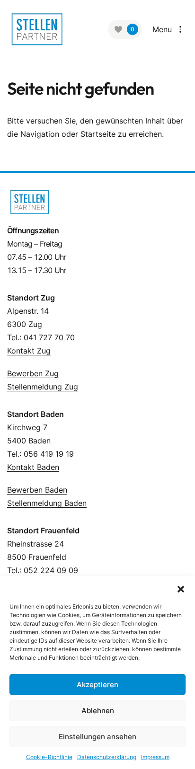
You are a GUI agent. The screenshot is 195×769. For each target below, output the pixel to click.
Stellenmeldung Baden (47, 503)
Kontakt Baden (33, 467)
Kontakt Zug (29, 350)
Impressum (155, 756)
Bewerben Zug (33, 373)
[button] (181, 588)
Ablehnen (97, 710)
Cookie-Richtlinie (49, 756)
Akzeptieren (97, 684)
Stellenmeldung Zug (42, 386)
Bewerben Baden (37, 490)
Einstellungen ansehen (97, 736)
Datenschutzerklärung (106, 756)
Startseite (97, 134)
